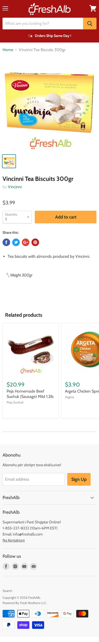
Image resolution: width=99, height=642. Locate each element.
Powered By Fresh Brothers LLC (24, 603)
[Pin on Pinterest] (35, 242)
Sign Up (79, 479)
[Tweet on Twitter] (16, 242)
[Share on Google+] (25, 242)
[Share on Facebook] (6, 242)
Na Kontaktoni (14, 540)
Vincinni (15, 186)
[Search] (89, 23)
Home (8, 50)
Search (7, 591)
